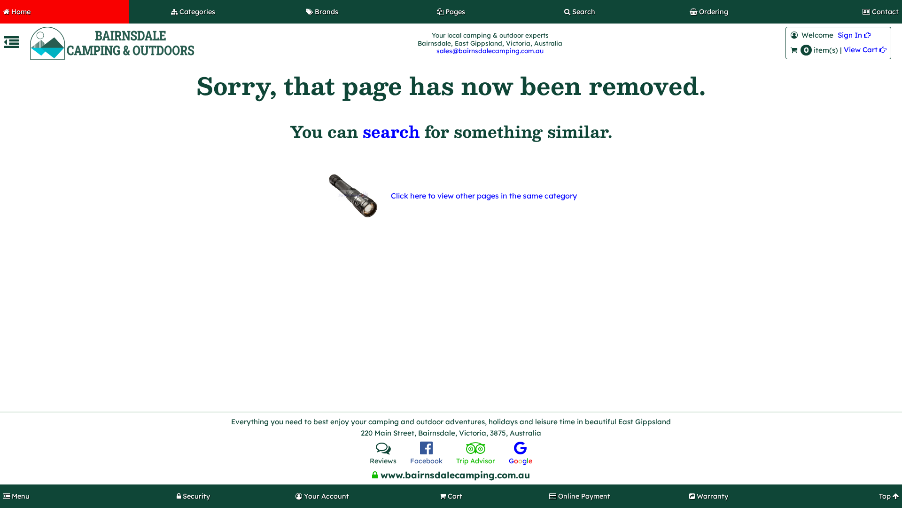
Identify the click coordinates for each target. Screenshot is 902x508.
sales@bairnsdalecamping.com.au (490, 51)
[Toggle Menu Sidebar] (11, 45)
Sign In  (854, 35)
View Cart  (865, 49)
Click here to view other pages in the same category (484, 195)
